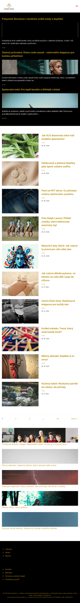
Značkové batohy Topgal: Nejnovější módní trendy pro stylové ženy (34, 444)
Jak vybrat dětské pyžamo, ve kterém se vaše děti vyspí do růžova (58, 277)
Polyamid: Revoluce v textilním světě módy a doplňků (32, 18)
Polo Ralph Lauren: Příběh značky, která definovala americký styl (56, 222)
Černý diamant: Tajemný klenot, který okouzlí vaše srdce (29, 465)
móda (3, 47)
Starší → (74, 419)
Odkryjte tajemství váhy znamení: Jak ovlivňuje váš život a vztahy (33, 486)
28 (58, 419)
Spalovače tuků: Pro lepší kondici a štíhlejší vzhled (31, 89)
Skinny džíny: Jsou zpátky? (15, 507)
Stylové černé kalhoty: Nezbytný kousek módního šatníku (29, 528)
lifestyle (4, 118)
